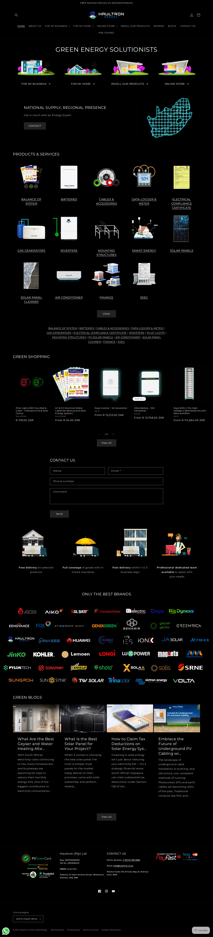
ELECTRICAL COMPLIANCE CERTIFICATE (181, 204)
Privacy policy (73, 930)
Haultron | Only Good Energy (33, 930)
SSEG (144, 297)
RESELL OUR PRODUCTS (127, 83)
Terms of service (91, 930)
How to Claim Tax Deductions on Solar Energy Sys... (128, 744)
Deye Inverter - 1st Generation (111, 408)
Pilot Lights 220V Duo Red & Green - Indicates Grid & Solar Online (32, 411)
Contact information (111, 930)
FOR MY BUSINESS (33, 83)
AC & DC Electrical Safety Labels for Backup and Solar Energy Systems (70, 411)
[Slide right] (113, 434)
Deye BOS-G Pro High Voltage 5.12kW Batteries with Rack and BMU (190, 411)
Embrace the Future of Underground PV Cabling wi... (175, 746)
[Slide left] (99, 434)
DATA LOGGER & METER (147, 328)
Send (59, 513)
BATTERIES (69, 199)
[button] (16, 15)
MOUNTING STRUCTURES (69, 337)
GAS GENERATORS (31, 250)
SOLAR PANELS (181, 250)
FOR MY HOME (81, 83)
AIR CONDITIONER (69, 297)
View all (107, 442)
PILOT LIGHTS (156, 332)
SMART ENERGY (144, 250)
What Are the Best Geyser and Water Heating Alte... (36, 744)
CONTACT (35, 125)
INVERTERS (68, 250)
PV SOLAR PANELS (100, 337)
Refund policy (57, 930)
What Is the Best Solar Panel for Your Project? (81, 744)
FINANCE (106, 297)
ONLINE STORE (175, 83)
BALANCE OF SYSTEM (62, 328)
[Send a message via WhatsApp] (6, 931)
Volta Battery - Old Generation (144, 409)
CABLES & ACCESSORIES (112, 328)
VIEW (106, 313)
